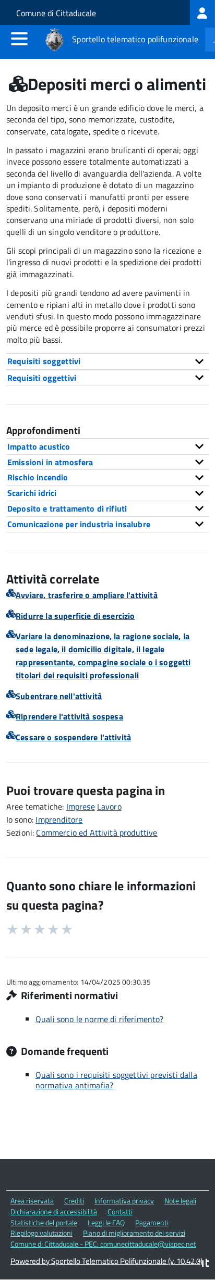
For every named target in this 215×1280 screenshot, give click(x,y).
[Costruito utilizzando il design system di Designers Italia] (203, 1264)
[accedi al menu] (19, 38)
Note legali (180, 1200)
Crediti (74, 1200)
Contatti (120, 1211)
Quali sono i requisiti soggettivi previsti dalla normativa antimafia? (116, 1079)
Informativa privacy (124, 1200)
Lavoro (109, 806)
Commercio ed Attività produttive (96, 832)
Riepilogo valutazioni (41, 1232)
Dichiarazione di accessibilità (53, 1211)
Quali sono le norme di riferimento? (99, 1019)
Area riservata (32, 1200)
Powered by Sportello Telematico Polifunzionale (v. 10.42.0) (106, 1261)
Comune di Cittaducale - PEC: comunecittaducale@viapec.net (103, 1243)
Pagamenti (152, 1222)
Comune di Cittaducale (56, 13)
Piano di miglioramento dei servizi (134, 1232)
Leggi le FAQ (106, 1222)
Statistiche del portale (43, 1222)
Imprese (80, 806)
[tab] (107, 361)
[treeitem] (202, 12)
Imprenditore (58, 819)
